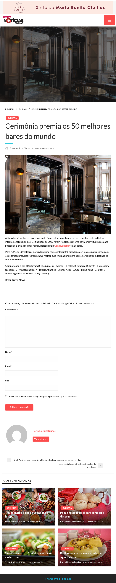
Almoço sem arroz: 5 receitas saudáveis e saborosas (29, 554)
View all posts (41, 438)
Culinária (23, 109)
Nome (8, 351)
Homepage (9, 109)
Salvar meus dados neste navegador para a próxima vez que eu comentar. (43, 396)
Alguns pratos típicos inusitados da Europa (26, 514)
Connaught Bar (62, 245)
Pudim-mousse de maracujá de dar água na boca (81, 554)
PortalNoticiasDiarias (20, 148)
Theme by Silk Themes (58, 578)
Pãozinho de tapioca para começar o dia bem (82, 514)
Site (7, 380)
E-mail (8, 366)
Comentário (11, 309)
